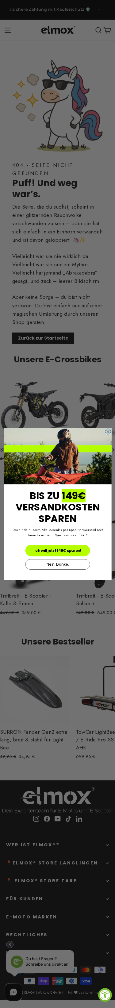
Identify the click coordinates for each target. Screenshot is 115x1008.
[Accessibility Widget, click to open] (105, 995)
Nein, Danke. (57, 564)
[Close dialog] (108, 432)
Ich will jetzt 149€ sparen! (57, 550)
